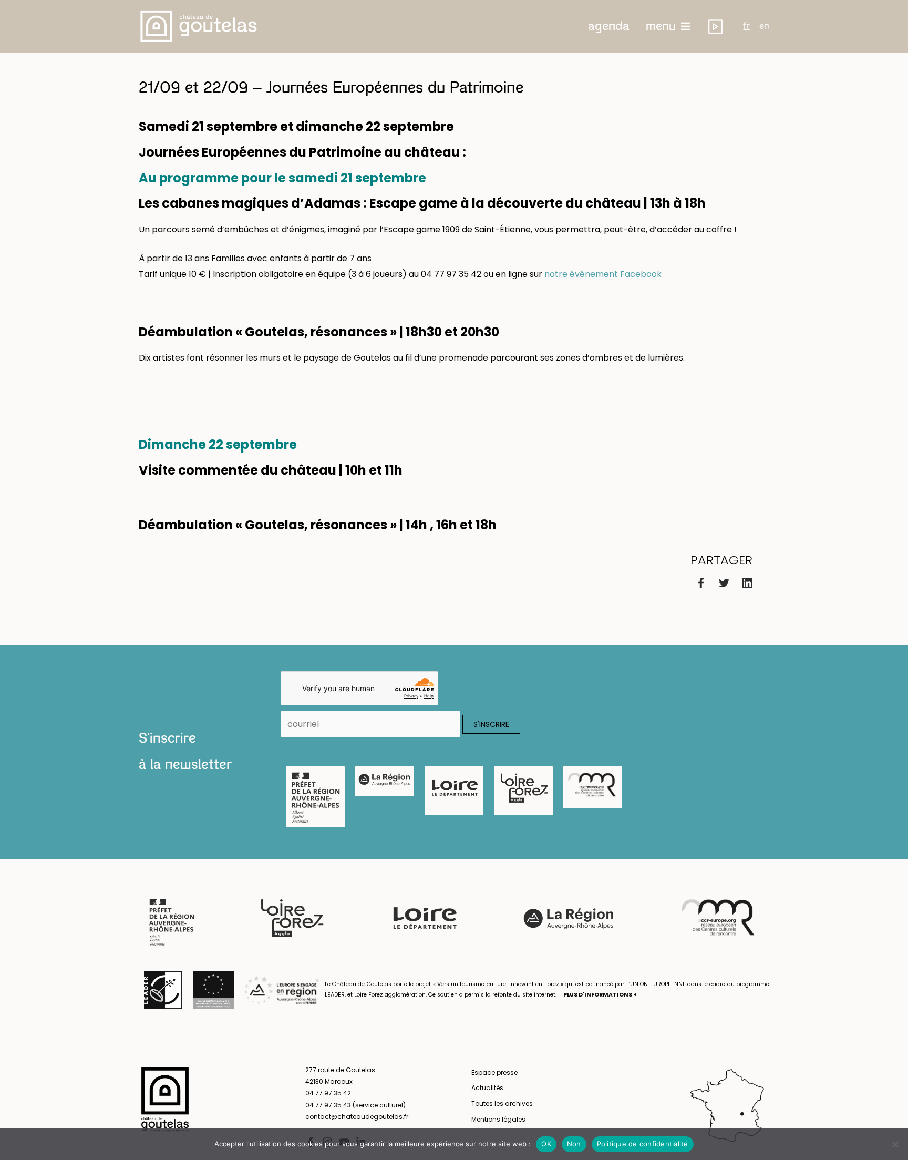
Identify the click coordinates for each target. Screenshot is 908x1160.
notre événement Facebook (603, 274)
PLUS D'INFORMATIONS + (600, 995)
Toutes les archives (502, 1103)
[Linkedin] (747, 582)
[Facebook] (701, 582)
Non (574, 1144)
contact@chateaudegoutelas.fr (356, 1116)
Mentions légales (498, 1119)
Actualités (487, 1087)
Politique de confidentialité (642, 1144)
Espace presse (494, 1072)
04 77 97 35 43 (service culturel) (355, 1105)
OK (546, 1144)
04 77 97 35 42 (328, 1093)
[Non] (895, 1144)
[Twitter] (724, 582)
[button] (608, 26)
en (764, 26)
